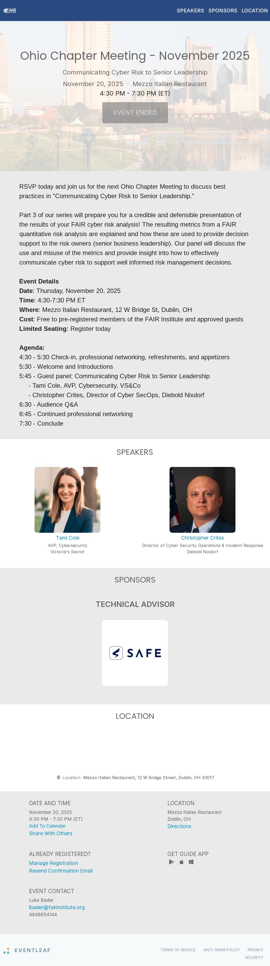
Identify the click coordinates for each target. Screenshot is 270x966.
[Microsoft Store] (191, 862)
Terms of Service (178, 950)
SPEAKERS (190, 10)
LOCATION (255, 10)
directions (179, 826)
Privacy (255, 950)
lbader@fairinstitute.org (57, 907)
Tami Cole (67, 538)
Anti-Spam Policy (222, 950)
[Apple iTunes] (182, 862)
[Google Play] (172, 862)
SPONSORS (222, 10)
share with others (51, 833)
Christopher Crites (202, 538)
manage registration (53, 863)
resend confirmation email (61, 871)
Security (254, 957)
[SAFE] (135, 653)
